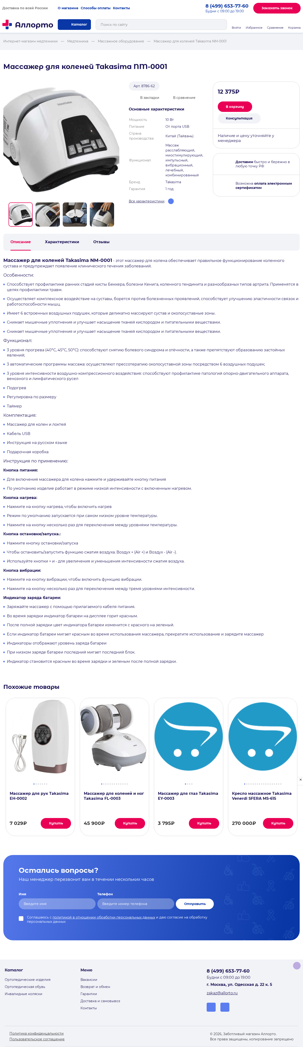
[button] (21, 214)
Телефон (105, 894)
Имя (22, 894)
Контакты (121, 8)
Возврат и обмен (95, 987)
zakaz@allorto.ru (222, 993)
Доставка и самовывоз (100, 1001)
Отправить (195, 904)
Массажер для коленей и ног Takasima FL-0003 (114, 796)
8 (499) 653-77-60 (227, 6)
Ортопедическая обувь (25, 987)
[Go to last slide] (5, 214)
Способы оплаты (96, 8)
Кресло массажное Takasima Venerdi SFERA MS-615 (262, 796)
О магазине (68, 8)
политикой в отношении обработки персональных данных (104, 917)
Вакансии (88, 980)
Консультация (239, 118)
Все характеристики (147, 201)
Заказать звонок (277, 8)
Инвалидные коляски (23, 994)
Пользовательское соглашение (37, 1039)
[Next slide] (117, 214)
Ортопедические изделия (27, 980)
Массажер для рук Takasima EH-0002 (39, 796)
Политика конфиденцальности (36, 1033)
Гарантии (88, 994)
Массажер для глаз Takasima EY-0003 (188, 796)
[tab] (34, 783)
